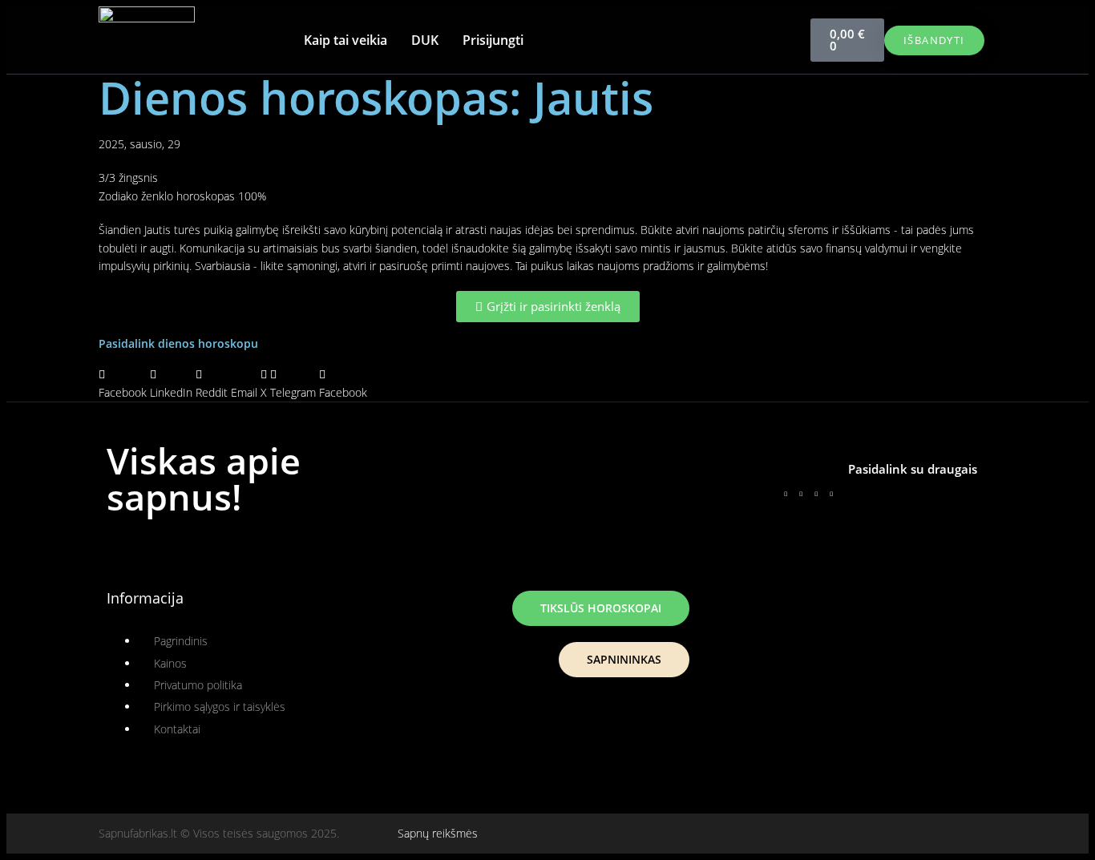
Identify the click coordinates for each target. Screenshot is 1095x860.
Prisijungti (493, 40)
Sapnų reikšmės (438, 833)
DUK (424, 40)
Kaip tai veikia (345, 40)
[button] (123, 383)
